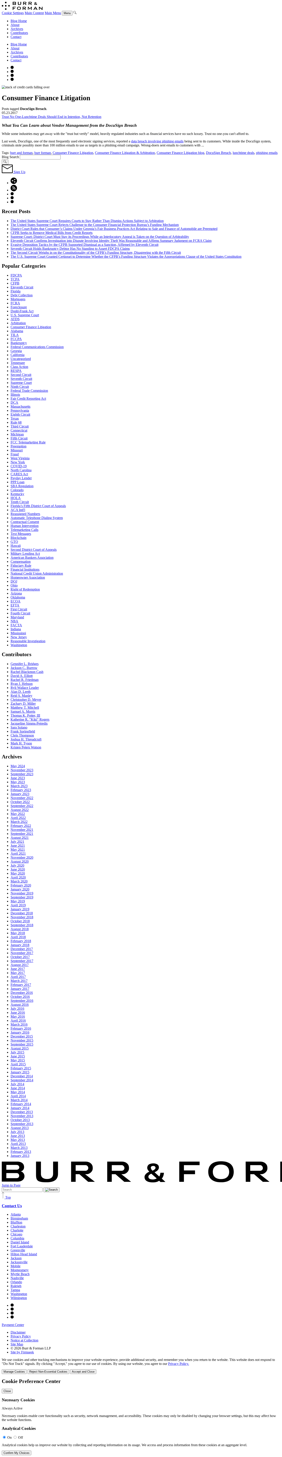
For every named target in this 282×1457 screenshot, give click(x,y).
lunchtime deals (243, 153)
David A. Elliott (22, 676)
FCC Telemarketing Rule (28, 442)
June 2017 (18, 969)
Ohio (14, 585)
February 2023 (21, 790)
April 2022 (18, 818)
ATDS (15, 319)
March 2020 (19, 881)
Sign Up (19, 172)
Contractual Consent (25, 522)
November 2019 (22, 893)
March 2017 (19, 981)
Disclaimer (18, 1332)
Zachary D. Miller (23, 703)
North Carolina (21, 470)
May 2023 (18, 782)
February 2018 (21, 941)
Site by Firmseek (22, 1352)
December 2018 (22, 913)
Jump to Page (11, 1185)
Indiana (16, 629)
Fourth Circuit (20, 613)
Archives (17, 29)
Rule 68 (16, 422)
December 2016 (22, 993)
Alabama (17, 331)
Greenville (18, 1250)
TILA (15, 335)
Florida (15, 291)
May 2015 (18, 1060)
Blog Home (19, 21)
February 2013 (21, 1152)
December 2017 (22, 949)
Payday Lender (21, 478)
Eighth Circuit (20, 414)
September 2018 (22, 925)
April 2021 (18, 853)
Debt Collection (22, 295)
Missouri (17, 450)
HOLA (16, 498)
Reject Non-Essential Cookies (48, 1371)
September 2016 (22, 1000)
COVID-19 (19, 466)
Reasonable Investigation (28, 641)
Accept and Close (83, 1371)
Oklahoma (18, 597)
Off (20, 1437)
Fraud (15, 454)
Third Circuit (20, 426)
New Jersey (19, 637)
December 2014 (22, 1076)
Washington (19, 645)
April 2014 (18, 1096)
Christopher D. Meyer (26, 699)
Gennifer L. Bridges (25, 664)
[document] (141, 1416)
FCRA (15, 303)
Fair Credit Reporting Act (28, 398)
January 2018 (20, 945)
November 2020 (22, 857)
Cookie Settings (13, 13)
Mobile (15, 1266)
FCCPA (16, 339)
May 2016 (18, 1016)
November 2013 (22, 1116)
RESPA (16, 371)
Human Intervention (25, 526)
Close (7, 1391)
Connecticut (19, 430)
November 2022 (22, 798)
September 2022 (22, 806)
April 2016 (18, 1020)
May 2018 (18, 933)
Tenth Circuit (20, 502)
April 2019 (18, 905)
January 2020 (20, 889)
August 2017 (20, 965)
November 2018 (22, 917)
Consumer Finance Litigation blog (180, 153)
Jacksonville (19, 1262)
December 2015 (22, 1036)
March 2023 (19, 786)
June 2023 (18, 778)
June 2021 (18, 845)
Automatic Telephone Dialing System (37, 518)
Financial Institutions (25, 569)
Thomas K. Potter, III (25, 715)
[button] (14, 183)
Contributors (19, 33)
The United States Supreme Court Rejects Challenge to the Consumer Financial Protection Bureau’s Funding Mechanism (95, 225)
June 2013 (18, 1136)
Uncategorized (21, 359)
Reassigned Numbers (25, 514)
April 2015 (18, 1064)
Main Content (34, 13)
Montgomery (20, 1270)
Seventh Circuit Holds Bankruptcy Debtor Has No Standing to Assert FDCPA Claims (70, 248)
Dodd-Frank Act (22, 311)
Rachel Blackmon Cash (27, 672)
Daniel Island (20, 1242)
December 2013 (22, 1112)
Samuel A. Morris (23, 711)
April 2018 (18, 937)
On (9, 1437)
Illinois (15, 394)
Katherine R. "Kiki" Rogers (30, 719)
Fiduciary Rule (21, 565)
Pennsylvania (20, 410)
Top (7, 1197)
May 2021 (18, 849)
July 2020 (17, 865)
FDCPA (16, 275)
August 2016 (20, 1004)
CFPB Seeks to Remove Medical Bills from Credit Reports (52, 233)
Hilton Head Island (24, 1254)
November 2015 (22, 1040)
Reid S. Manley (21, 695)
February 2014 (21, 1104)
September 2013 (22, 1124)
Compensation (21, 561)
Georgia (16, 351)
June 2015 (18, 1056)
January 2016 (20, 1032)
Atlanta (16, 1214)
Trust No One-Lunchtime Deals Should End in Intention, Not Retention (51, 117)
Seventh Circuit (21, 379)
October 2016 (20, 996)
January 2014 (20, 1108)
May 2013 (18, 1140)
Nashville (17, 1278)
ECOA (15, 601)
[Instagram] (12, 68)
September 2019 (22, 897)
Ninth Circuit (20, 386)
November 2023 (22, 770)
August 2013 (20, 1128)
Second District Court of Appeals (34, 549)
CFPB (15, 283)
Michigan (17, 434)
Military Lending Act (25, 553)
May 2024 (18, 766)
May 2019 (18, 901)
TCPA (15, 279)
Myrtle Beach (20, 1274)
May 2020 (18, 873)
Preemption (18, 446)
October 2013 (20, 1120)
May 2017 (18, 973)
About (15, 25)
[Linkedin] (12, 79)
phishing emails (267, 153)
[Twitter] (12, 76)
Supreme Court (21, 383)
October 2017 (20, 957)
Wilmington (19, 1298)
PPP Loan (17, 482)
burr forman (42, 153)
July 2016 (17, 1008)
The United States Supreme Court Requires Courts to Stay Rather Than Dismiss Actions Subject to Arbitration (87, 221)
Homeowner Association (28, 577)
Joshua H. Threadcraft (26, 739)
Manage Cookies (14, 1371)
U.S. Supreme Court (25, 315)
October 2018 (20, 921)
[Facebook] (12, 72)
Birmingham (19, 1218)
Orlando (16, 1282)
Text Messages (21, 534)
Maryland (17, 617)
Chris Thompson (22, 735)
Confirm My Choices (17, 1453)
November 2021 (22, 830)
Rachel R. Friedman (25, 680)
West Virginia (20, 458)
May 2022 (18, 814)
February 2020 (21, 885)
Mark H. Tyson (21, 743)
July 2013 (17, 1132)
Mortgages (18, 299)
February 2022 (21, 826)
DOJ (14, 581)
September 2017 (22, 961)
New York (18, 462)
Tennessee (18, 363)
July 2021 (17, 841)
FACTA (16, 625)
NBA (14, 621)
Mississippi (18, 633)
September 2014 (22, 1080)
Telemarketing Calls (24, 530)
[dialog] (141, 1366)
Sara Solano (19, 727)
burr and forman (21, 153)
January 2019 (20, 909)
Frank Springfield (23, 731)
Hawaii (16, 546)
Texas (15, 418)
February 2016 (21, 1028)
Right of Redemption (25, 589)
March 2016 (19, 1024)
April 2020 (18, 877)
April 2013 (18, 1144)
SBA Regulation (22, 486)
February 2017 (21, 985)
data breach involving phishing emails (157, 141)
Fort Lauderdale (22, 1246)
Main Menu (53, 13)
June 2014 (18, 1088)
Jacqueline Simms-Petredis (29, 723)
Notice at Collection (24, 1340)
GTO (14, 542)
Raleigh (16, 1286)
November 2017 (22, 953)
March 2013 (19, 1148)
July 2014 (17, 1084)
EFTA (15, 605)
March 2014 (19, 1100)
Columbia (17, 1238)
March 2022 (19, 822)
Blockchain (18, 538)
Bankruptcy (19, 343)
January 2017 (20, 989)
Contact (16, 37)
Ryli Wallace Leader (25, 688)
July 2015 (17, 1052)
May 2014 (18, 1092)
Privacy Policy (21, 1336)
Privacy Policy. (178, 1364)
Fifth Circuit (19, 438)
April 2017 (18, 977)
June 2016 (18, 1012)
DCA (14, 402)
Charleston (18, 1226)
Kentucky (17, 494)
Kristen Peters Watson (26, 747)
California (17, 355)
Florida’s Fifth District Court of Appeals (38, 506)
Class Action (19, 367)
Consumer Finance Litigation (73, 153)
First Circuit (19, 609)
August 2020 (20, 861)
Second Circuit (21, 375)
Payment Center (13, 1325)
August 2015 (20, 1048)
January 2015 (20, 1072)
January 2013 (20, 1156)
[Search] (74, 13)
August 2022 (20, 810)
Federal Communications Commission (37, 347)
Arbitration (18, 323)
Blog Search (10, 157)
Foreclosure (19, 307)
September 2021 (22, 834)
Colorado (17, 490)
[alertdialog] (141, 1416)
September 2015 (22, 1044)
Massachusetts (20, 406)
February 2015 (21, 1068)
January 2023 (20, 794)
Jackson (16, 1258)
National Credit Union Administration (37, 573)
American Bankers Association (32, 557)
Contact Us (12, 1205)
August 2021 (20, 837)
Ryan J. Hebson (22, 684)
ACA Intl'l (18, 510)
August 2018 (20, 929)
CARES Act (19, 474)
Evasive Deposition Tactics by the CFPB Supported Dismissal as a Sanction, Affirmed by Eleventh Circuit (84, 244)
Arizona (16, 593)
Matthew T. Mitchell (25, 707)
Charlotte (17, 1230)
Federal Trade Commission (29, 390)
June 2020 (18, 869)
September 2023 (22, 774)
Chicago (16, 1234)
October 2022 (20, 802)
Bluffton (16, 1222)
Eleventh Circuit (22, 287)
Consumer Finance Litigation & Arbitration (125, 153)
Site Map (17, 1344)
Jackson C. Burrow (24, 668)
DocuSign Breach (218, 153)
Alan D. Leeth (21, 691)
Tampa (15, 1290)
